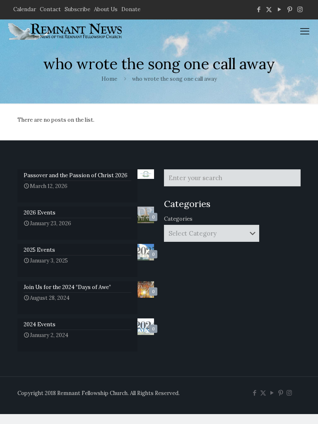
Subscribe (77, 9)
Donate (130, 9)
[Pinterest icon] (290, 9)
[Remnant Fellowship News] (66, 31)
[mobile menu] (305, 31)
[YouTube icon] (279, 9)
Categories (178, 218)
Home (109, 78)
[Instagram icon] (300, 9)
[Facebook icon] (258, 9)
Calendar (24, 9)
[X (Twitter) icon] (269, 9)
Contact (50, 9)
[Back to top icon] (278, 407)
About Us (106, 9)
